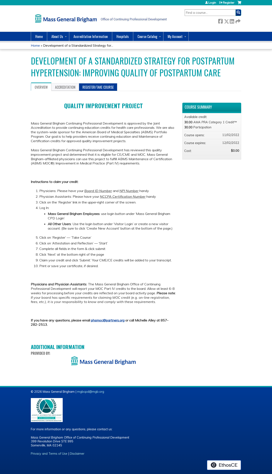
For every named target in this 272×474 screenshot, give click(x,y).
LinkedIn (232, 20)
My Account (175, 36)
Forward (237, 20)
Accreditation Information (91, 36)
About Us (57, 36)
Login (212, 2)
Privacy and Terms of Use (49, 454)
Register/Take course (98, 87)
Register (228, 2)
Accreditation (65, 87)
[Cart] (239, 4)
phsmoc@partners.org (108, 320)
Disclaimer (77, 454)
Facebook (220, 20)
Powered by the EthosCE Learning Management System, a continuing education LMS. (224, 465)
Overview (41, 87)
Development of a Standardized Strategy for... (78, 45)
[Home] (100, 18)
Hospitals (122, 36)
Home (39, 36)
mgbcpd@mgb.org (90, 392)
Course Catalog (147, 36)
